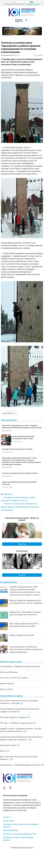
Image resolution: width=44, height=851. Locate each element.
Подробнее (22, 544)
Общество (16, 55)
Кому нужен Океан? (8, 745)
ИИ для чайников (7, 683)
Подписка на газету (33, 4)
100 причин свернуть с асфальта (13, 717)
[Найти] (31, 2)
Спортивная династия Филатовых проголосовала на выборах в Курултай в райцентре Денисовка (26, 649)
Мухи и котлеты (6, 689)
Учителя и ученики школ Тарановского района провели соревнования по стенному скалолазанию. (20, 507)
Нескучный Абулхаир (8, 672)
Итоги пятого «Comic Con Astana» (14, 678)
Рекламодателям (10, 830)
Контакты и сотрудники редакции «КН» (20, 834)
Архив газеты (9, 821)
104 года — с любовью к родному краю (16, 723)
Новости (6, 817)
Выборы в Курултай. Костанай (22, 635)
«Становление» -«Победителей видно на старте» (20, 666)
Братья (3, 751)
